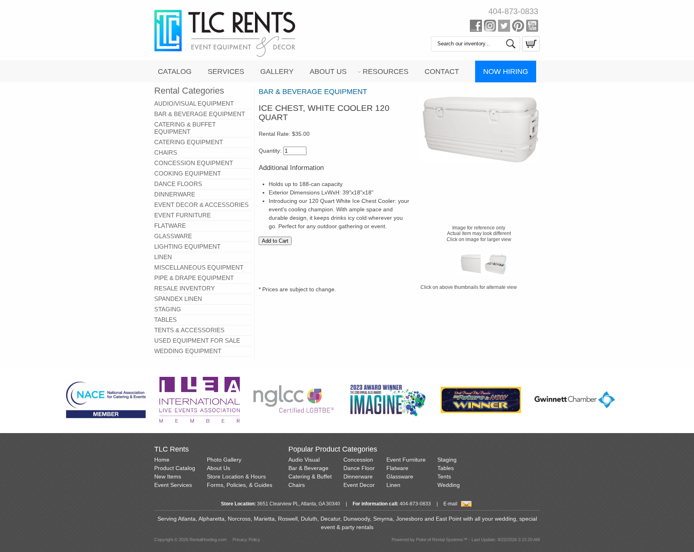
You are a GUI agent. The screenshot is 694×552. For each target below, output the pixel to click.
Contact (442, 71)
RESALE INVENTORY (184, 288)
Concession (358, 459)
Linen (393, 485)
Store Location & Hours (236, 476)
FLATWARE (170, 225)
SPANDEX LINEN (178, 298)
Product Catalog (174, 468)
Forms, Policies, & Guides (239, 485)
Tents (444, 476)
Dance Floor (359, 468)
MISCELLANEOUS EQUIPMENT (198, 267)
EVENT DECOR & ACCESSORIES (201, 204)
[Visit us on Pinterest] (518, 27)
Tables (445, 468)
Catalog (175, 71)
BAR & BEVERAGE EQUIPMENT (199, 113)
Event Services (173, 485)
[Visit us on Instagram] (490, 27)
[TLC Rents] (225, 55)
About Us (328, 71)
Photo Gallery (224, 459)
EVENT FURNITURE (182, 215)
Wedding (448, 485)
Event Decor (359, 485)
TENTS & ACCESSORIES (189, 330)
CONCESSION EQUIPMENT (193, 162)
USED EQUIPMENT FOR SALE (197, 340)
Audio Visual (304, 459)
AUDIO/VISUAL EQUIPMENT (194, 103)
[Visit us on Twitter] (504, 27)
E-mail (450, 504)
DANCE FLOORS (178, 183)
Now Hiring (505, 71)
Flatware (397, 468)
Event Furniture (406, 459)
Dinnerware (358, 476)
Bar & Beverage (308, 468)
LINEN (163, 257)
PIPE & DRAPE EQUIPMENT (194, 277)
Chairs (296, 485)
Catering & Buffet (310, 476)
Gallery (277, 71)
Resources (385, 71)
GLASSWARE (173, 236)
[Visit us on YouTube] (532, 27)
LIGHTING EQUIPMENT (187, 246)
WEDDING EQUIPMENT (187, 351)
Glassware (399, 476)
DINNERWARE (174, 194)
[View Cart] (530, 49)
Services (226, 71)
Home (161, 459)
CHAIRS (165, 152)
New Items (167, 476)
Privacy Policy (246, 539)
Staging (447, 459)
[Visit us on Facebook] (476, 27)
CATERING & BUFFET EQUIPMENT (185, 128)
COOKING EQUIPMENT (187, 173)
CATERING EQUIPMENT (188, 142)
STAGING (167, 309)
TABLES (165, 319)
